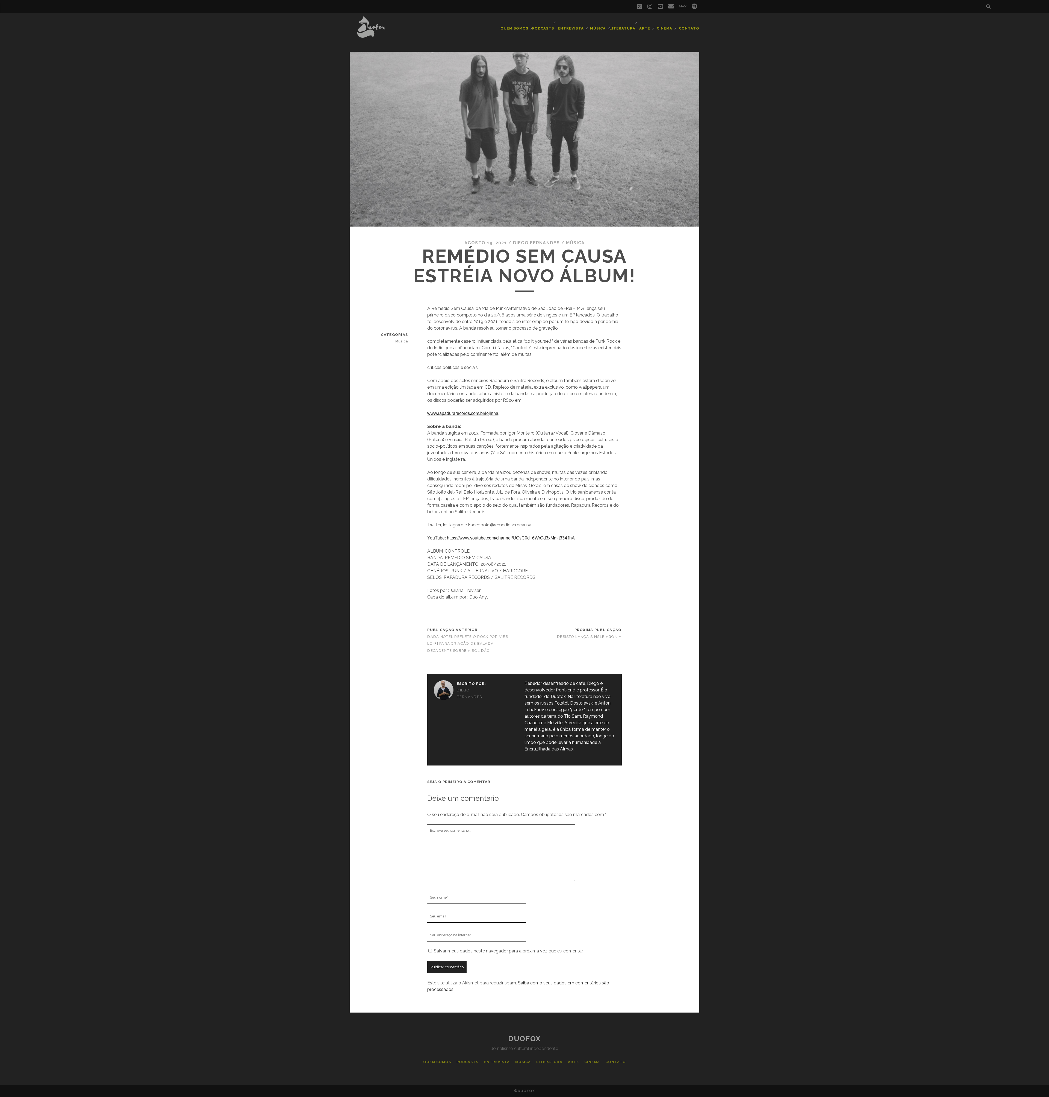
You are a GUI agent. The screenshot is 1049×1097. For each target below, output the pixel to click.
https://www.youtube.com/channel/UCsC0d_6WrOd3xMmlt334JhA (511, 538)
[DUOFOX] (371, 35)
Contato (689, 28)
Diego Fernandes (536, 242)
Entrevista (571, 28)
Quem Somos (514, 28)
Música (598, 28)
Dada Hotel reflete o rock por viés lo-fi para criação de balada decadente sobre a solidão (467, 643)
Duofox (524, 1039)
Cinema (664, 28)
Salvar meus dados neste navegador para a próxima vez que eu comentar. (508, 951)
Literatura (622, 28)
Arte (644, 28)
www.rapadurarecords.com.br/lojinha (462, 413)
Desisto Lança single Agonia (589, 637)
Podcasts (543, 28)
